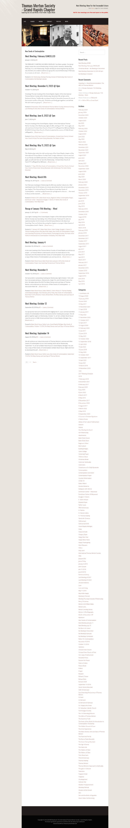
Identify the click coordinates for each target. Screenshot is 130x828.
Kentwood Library (69, 107)
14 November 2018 (84, 368)
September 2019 (84, 195)
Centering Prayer (84, 454)
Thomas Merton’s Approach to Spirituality (91, 766)
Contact (49, 21)
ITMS (80, 556)
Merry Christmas (84, 601)
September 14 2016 (85, 684)
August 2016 (82, 276)
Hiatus (80, 548)
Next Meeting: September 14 (37, 333)
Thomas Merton (59, 108)
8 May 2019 (82, 398)
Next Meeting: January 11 (86, 623)
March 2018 (82, 228)
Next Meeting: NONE (85, 63)
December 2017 (83, 236)
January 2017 (82, 265)
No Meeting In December (86, 631)
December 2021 (83, 147)
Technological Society (58, 233)
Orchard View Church (62, 136)
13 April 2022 (83, 344)
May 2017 (81, 254)
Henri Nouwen (43, 292)
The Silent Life (83, 747)
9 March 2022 (83, 408)
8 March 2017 (35, 198)
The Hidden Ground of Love (87, 726)
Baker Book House (45, 198)
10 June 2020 (83, 301)
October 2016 (83, 270)
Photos (58, 21)
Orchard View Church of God (87, 652)
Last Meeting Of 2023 (31, 108)
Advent (81, 427)
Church (55, 823)
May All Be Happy (47, 231)
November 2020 (83, 166)
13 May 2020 (82, 352)
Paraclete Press (83, 658)
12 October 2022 (84, 339)
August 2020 (82, 171)
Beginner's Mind (55, 198)
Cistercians (82, 465)
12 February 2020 (84, 328)
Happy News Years (84, 540)
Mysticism (81, 617)
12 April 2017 (83, 323)
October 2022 (83, 131)
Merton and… (83, 607)
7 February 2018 (84, 379)
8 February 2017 (84, 384)
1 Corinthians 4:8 (84, 293)
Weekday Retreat (84, 787)
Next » (35, 362)
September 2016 (84, 273)
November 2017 (83, 238)
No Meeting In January (40, 79)
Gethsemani (82, 521)
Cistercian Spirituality (85, 462)
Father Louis (46, 324)
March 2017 (82, 260)
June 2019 (82, 203)
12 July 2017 (82, 331)
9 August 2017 (83, 406)
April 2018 (82, 225)
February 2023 (83, 128)
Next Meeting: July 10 (85, 625)
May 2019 (81, 206)
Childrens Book (83, 457)
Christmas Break (83, 459)
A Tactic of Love (83, 419)
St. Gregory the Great (85, 705)
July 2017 (81, 249)
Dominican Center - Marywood (34, 200)
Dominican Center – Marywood (88, 491)
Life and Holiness (84, 582)
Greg (80, 529)
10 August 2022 (83, 296)
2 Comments (44, 212)
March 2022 (82, 142)
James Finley (51, 292)
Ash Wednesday (35, 77)
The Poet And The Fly (85, 736)
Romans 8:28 (83, 682)
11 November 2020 (84, 317)
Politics (81, 668)
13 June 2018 (83, 349)
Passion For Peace (84, 660)
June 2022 (82, 136)
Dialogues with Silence (85, 489)
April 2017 (82, 257)
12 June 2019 (83, 333)
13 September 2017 (85, 357)
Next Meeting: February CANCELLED (40, 56)
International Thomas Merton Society (52, 107)
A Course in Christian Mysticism (88, 416)
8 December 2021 (84, 382)
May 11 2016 (82, 591)
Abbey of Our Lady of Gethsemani (89, 422)
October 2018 (83, 214)
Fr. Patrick (56, 200)
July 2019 (81, 201)
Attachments (82, 435)
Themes (32, 21)
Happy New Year (83, 537)
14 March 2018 (83, 366)
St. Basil (81, 697)
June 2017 (82, 252)
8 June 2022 (34, 136)
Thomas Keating (83, 760)
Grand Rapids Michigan (31, 292)
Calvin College (55, 229)
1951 (80, 371)
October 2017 (83, 241)
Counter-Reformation (85, 478)
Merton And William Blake (86, 604)
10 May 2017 (82, 304)
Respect (81, 674)
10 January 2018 (83, 299)
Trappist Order (83, 774)
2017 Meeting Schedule (86, 374)
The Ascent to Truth (84, 719)
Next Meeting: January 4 (35, 242)
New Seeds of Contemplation (46, 108)
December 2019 (83, 187)
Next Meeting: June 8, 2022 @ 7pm (40, 115)
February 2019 (83, 209)
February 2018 (83, 230)
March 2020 (82, 179)
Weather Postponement (86, 785)
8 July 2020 (82, 390)
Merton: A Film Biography (86, 612)
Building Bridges (83, 449)
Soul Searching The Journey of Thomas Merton (38, 233)
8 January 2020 (83, 387)
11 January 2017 (35, 229)
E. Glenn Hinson (55, 290)
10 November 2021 (84, 307)
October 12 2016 (39, 326)
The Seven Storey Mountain (45, 138)
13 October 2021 (84, 355)
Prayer (72, 231)
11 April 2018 (83, 309)
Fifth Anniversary (84, 508)
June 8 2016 (82, 572)
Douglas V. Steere (48, 200)
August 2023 (82, 120)
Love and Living (83, 588)
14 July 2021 (82, 363)
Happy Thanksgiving (84, 542)
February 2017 (83, 262)
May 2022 (81, 139)
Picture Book (82, 666)
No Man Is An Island (84, 628)
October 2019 (83, 193)
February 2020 (83, 182)
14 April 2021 (83, 360)
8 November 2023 (36, 107)
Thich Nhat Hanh (39, 202)
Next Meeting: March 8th (35, 177)
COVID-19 (81, 481)
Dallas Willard (46, 290)
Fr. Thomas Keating (65, 290)
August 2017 (82, 246)
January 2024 (82, 112)
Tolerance (81, 771)
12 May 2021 (82, 336)
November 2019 (83, 190)
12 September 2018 (85, 341)
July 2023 (81, 123)
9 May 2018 (82, 411)
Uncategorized (83, 779)
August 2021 (82, 155)
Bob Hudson (82, 446)
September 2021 (84, 152)
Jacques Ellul (38, 231)
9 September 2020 (84, 414)
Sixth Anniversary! (55, 168)
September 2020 (84, 169)
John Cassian (82, 566)
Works (41, 21)
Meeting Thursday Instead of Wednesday (52, 77)
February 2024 (83, 110)
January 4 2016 (57, 261)
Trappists (81, 777)
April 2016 (82, 284)
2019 (80, 376)
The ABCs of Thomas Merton (87, 716)
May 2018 (81, 222)
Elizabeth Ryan (83, 502)
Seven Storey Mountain (43, 168)
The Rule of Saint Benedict (86, 739)
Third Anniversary (84, 758)
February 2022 (83, 144)
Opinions (81, 647)
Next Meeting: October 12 (36, 303)
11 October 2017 (84, 320)
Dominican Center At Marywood (88, 494)
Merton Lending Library (85, 609)
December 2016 (83, 268)
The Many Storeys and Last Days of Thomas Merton (59, 326)
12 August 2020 (83, 325)
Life (25, 21)
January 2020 (82, 185)
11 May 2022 (34, 166)
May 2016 (81, 281)
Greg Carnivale (83, 532)
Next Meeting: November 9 (36, 270)
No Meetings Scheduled (86, 636)
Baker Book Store (46, 229)
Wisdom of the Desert (85, 790)
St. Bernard (82, 700)
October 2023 (83, 118)
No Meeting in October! (85, 74)
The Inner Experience (85, 729)
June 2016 (82, 278)
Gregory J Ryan (83, 534)
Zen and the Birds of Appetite (87, 795)
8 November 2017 (84, 400)
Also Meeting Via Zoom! (86, 430)
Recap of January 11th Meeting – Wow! (41, 208)
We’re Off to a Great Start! (90, 100)
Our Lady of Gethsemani (86, 655)
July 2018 (81, 219)
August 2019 (82, 198)
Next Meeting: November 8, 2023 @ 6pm (42, 86)
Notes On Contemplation (86, 639)
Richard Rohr (49, 294)
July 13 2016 (82, 569)
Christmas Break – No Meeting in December (92, 68)
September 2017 (84, 244)
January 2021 (82, 163)
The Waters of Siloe (58, 138)
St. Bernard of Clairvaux (86, 703)
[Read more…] (45, 73)
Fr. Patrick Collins (84, 513)
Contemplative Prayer (67, 198)
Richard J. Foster (40, 294)
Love (80, 585)
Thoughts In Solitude (85, 769)
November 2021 (83, 150)
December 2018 (83, 211)
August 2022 (82, 134)
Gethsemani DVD (84, 524)
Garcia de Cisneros (84, 518)
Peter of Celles (83, 663)
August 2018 (82, 217)
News (93, 8)
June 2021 (82, 158)
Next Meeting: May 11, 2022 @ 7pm (40, 145)
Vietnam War (82, 782)
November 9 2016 (30, 294)
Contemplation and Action (86, 473)
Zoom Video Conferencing (86, 798)
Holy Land (81, 550)
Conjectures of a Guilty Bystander (89, 467)
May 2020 (81, 177)
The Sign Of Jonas (84, 744)
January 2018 (82, 233)
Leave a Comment (46, 181)
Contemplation (83, 470)
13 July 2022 (82, 347)
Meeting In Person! (84, 596)
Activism (81, 424)
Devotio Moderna (84, 486)
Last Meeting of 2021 (85, 577)
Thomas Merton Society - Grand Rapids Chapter (38, 7)
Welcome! (94, 98)
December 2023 (83, 115)
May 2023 (81, 126)
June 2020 (82, 174)
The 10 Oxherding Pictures (87, 713)
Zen (80, 793)
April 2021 (82, 161)
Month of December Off (86, 615)
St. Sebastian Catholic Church (87, 708)
